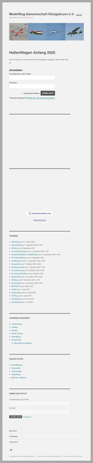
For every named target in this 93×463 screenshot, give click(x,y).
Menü (79, 15)
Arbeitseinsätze (16, 324)
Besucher (13, 430)
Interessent (13, 442)
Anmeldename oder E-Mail (20, 74)
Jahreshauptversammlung (23, 343)
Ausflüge (14, 327)
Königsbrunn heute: (39, 220)
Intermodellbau (16, 292)
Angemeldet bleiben (31, 93)
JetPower (14, 248)
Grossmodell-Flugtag (19, 251)
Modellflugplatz (17, 365)
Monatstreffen (16, 245)
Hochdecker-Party (17, 267)
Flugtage (14, 330)
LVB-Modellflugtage (18, 257)
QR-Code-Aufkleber (18, 377)
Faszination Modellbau (19, 273)
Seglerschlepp (16, 371)
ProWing (14, 295)
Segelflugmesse (17, 299)
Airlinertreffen (16, 302)
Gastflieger (13, 436)
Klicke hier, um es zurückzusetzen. (41, 98)
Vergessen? (27, 417)
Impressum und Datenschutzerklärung (49, 456)
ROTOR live (16, 286)
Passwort (13, 83)
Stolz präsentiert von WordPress (73, 456)
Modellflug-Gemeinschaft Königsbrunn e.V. (41, 14)
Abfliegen (15, 280)
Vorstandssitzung (17, 270)
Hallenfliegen (16, 336)
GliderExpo (15, 242)
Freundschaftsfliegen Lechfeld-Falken (24, 254)
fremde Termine (17, 333)
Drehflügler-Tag (17, 261)
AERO (13, 289)
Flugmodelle (15, 368)
